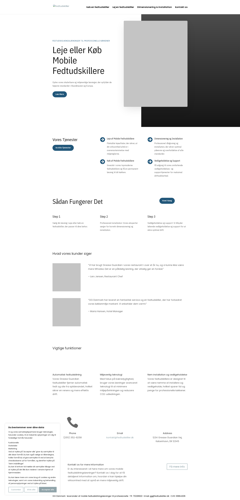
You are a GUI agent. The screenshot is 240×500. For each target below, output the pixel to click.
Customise (16, 489)
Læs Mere (60, 94)
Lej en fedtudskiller (123, 7)
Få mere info (177, 466)
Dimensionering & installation (154, 7)
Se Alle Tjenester (63, 148)
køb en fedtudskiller (97, 7)
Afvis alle (31, 489)
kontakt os (181, 7)
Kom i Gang (167, 201)
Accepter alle (48, 489)
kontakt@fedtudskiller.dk (120, 437)
